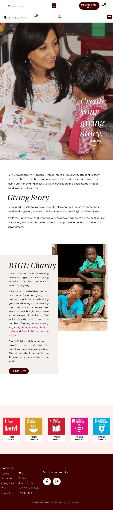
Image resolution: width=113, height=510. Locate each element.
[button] (54, 5)
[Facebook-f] (47, 481)
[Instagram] (57, 481)
